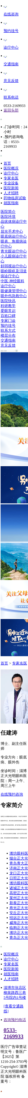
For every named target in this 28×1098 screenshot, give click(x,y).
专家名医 (11, 178)
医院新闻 (11, 188)
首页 (7, 163)
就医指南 (11, 203)
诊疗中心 (11, 173)
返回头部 (11, 110)
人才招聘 (11, 193)
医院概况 (11, 168)
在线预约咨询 (12, 794)
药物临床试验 (15, 198)
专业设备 (11, 183)
